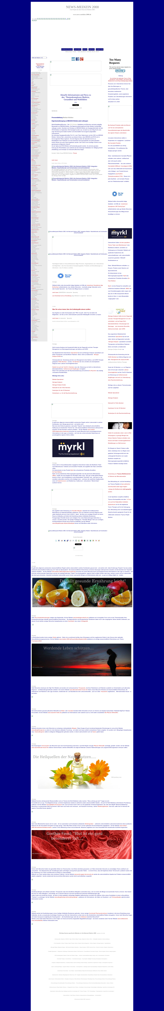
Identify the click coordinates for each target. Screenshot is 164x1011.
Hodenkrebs (33, 183)
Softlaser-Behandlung (35, 300)
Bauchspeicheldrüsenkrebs (36, 109)
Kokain (32, 209)
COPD (32, 129)
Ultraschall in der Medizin (35, 321)
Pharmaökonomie (34, 254)
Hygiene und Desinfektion (35, 191)
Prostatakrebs (33, 264)
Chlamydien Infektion (35, 124)
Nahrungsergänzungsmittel (36, 239)
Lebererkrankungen (35, 221)
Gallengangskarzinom (35, 149)
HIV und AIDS (33, 182)
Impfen (32, 196)
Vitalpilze (33, 332)
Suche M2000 (77, 49)
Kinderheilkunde (34, 208)
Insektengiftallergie (34, 201)
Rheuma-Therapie (34, 278)
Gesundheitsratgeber (35, 154)
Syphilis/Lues (33, 308)
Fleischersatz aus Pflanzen (36, 146)
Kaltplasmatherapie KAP (35, 204)
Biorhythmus (33, 114)
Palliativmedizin (34, 252)
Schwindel (33, 296)
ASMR (32, 81)
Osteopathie (33, 251)
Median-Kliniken (68, 117)
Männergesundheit (34, 226)
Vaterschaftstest (34, 325)
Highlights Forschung (35, 179)
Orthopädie (33, 247)
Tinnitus (32, 315)
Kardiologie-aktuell (34, 203)
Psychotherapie (34, 269)
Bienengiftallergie (34, 110)
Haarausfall (33, 164)
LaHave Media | (110, 966)
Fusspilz (32, 148)
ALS (32, 80)
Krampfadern (33, 214)
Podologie (33, 260)
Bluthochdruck (33, 117)
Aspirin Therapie (34, 99)
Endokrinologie (33, 136)
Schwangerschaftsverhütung (36, 294)
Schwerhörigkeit (34, 295)
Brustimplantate (34, 118)
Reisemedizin (33, 273)
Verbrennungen (34, 327)
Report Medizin (34, 276)
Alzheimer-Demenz (34, 90)
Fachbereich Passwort (67, 49)
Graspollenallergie (34, 158)
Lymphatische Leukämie (35, 223)
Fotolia (74, 51)
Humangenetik (34, 189)
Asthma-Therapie (122, 362)
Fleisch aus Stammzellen (35, 145)
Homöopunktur (34, 186)
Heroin (32, 177)
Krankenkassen (34, 216)
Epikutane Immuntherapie (35, 139)
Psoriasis (33, 266)
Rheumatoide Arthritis (35, 279)
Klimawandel (33, 210)
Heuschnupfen (33, 176)
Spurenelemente (34, 302)
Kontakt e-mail (99, 49)
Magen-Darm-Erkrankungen (36, 227)
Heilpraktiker (33, 171)
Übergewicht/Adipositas (35, 319)
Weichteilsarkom (34, 334)
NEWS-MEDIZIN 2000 (82, 7)
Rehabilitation (33, 272)
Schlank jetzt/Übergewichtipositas (37, 289)
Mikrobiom (33, 234)
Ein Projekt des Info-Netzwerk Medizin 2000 (82, 9)
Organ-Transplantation (35, 248)
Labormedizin (33, 220)
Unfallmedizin (33, 322)
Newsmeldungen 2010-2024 (36, 245)
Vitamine (32, 333)
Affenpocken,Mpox (34, 77)
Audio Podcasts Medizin (35, 104)
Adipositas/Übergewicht (35, 75)
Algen (70, 939)
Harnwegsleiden (34, 166)
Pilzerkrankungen (34, 258)
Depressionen (33, 133)
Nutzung (85, 49)
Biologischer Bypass (35, 111)
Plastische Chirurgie (34, 259)
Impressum (91, 49)
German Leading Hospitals (36, 152)
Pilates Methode (34, 257)
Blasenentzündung (34, 115)
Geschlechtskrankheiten (35, 153)
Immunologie (33, 197)
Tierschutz (33, 310)
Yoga (32, 338)
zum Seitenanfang (79, 555)
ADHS (32, 79)
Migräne (32, 233)
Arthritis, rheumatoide (35, 96)
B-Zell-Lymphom (34, 122)
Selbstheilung (33, 297)
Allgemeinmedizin (34, 86)
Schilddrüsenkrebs (34, 282)
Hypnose (33, 195)
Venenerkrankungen (35, 326)
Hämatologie (33, 161)
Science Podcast (34, 291)
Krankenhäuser (34, 215)
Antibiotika (33, 93)
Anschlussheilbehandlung (35, 92)
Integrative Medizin (35, 202)
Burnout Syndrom (34, 121)
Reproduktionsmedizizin (35, 277)
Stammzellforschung (35, 303)
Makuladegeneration (34, 228)
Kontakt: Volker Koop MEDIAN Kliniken (62, 153)
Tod (32, 316)
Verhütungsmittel (34, 328)
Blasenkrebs (33, 116)
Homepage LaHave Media (36, 73)
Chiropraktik (33, 127)
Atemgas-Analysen (35, 103)
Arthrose (32, 97)
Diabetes (33, 134)
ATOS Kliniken (73, 124)
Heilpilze (32, 173)
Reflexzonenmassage (35, 271)
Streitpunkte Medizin (35, 306)
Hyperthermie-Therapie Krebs (36, 192)
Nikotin (32, 244)
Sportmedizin (33, 301)
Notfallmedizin (34, 246)
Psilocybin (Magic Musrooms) (36, 265)
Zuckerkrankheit (34, 340)
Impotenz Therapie (34, 198)
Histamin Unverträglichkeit (36, 180)
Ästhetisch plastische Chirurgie (36, 78)
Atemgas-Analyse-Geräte (115, 349)
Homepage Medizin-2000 (35, 72)
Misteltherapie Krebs (35, 238)
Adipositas (63, 939)
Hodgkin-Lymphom (34, 184)
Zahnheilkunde (34, 339)
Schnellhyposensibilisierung (36, 284)
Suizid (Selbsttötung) (35, 307)
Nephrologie (33, 241)
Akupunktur (33, 84)
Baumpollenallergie (34, 108)
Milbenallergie (33, 235)
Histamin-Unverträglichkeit (36, 172)
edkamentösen (113, 362)
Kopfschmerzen (34, 213)
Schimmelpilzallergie (35, 283)
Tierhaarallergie (34, 314)
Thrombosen (33, 312)
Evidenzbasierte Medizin (35, 141)
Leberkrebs (33, 222)
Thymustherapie (34, 313)
